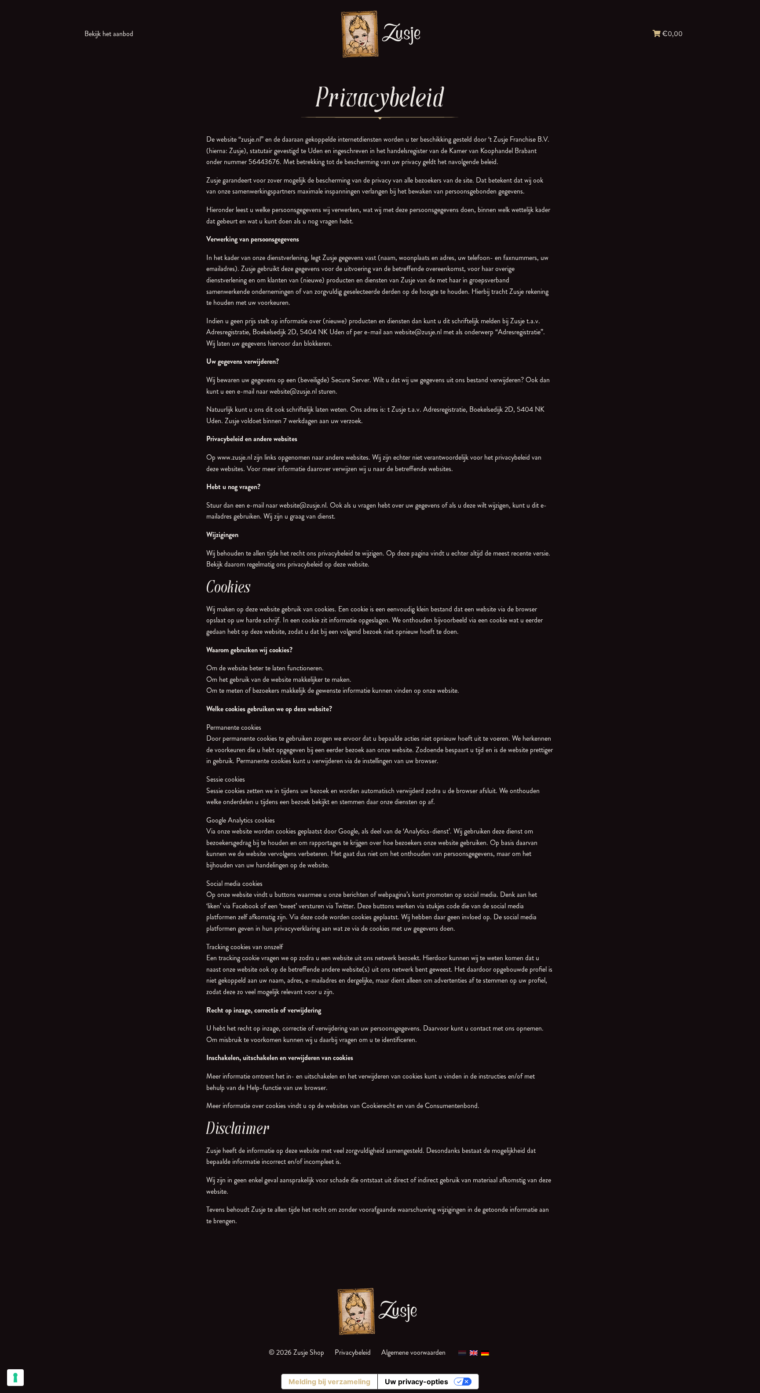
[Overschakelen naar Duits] (485, 1352)
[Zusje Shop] (380, 33)
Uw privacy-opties (416, 1381)
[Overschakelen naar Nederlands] (462, 1352)
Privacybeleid (353, 1352)
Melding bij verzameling (329, 1381)
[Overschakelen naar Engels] (473, 1352)
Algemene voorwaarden (413, 1352)
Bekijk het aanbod (108, 34)
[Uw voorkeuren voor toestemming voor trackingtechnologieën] (15, 1377)
